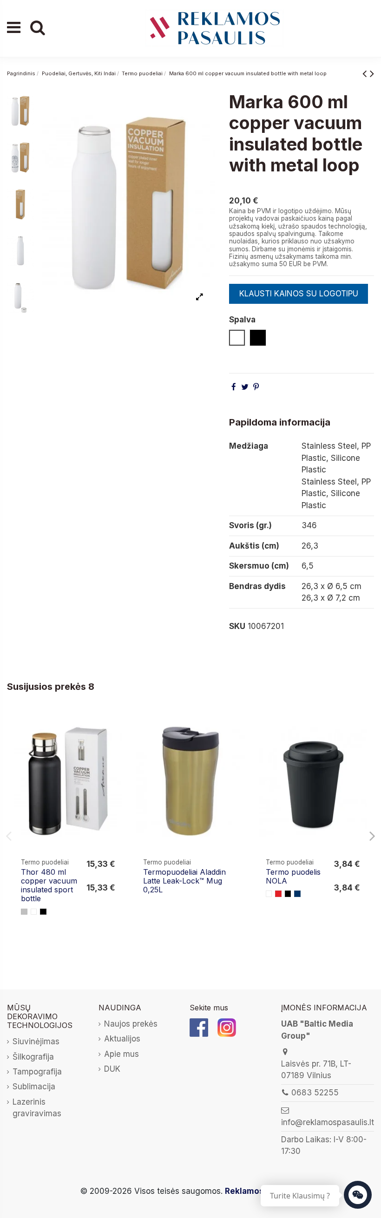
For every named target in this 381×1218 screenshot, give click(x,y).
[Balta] (34, 912)
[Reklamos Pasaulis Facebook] (199, 1027)
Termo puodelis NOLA (293, 876)
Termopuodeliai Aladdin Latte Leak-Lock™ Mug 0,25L (184, 880)
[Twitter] (245, 387)
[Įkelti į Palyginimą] (114, 726)
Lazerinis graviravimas (37, 1108)
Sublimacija (34, 1086)
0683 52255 (315, 1092)
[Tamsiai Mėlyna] (297, 894)
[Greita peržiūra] (114, 744)
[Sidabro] (24, 912)
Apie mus (121, 1054)
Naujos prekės (131, 1023)
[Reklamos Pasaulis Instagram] (226, 1027)
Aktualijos (122, 1038)
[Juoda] (43, 912)
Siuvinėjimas (36, 1041)
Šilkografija (33, 1056)
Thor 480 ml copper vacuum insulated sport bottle (49, 885)
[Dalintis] (233, 387)
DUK (112, 1069)
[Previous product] (366, 73)
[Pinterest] (256, 387)
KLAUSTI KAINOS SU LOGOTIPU (298, 293)
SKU (237, 626)
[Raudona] (278, 894)
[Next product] (372, 73)
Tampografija (37, 1071)
